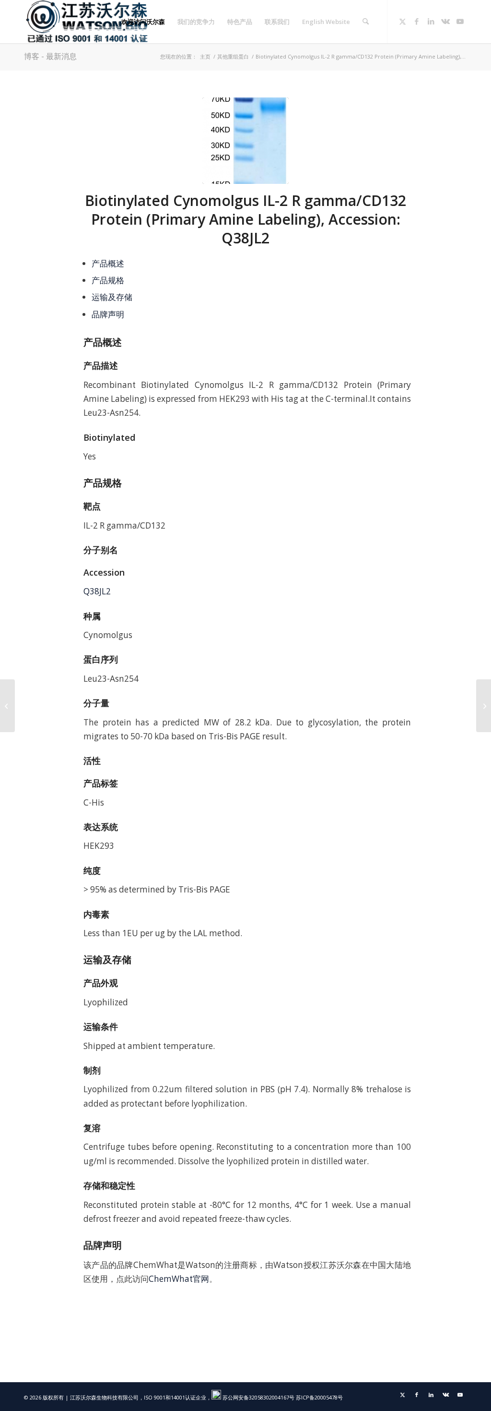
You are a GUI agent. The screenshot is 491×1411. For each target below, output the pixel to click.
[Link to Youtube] (460, 21)
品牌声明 (108, 314)
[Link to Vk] (445, 21)
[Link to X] (402, 21)
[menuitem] (143, 21)
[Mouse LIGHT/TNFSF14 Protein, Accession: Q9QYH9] (7, 705)
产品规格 (108, 280)
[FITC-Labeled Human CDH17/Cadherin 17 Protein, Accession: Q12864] (483, 705)
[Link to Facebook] (416, 21)
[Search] (365, 21)
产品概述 (108, 263)
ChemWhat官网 (179, 1278)
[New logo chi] (87, 21)
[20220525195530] (245, 140)
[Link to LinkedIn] (431, 21)
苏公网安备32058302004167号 (257, 1397)
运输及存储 (112, 296)
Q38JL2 (97, 591)
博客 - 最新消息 (50, 56)
